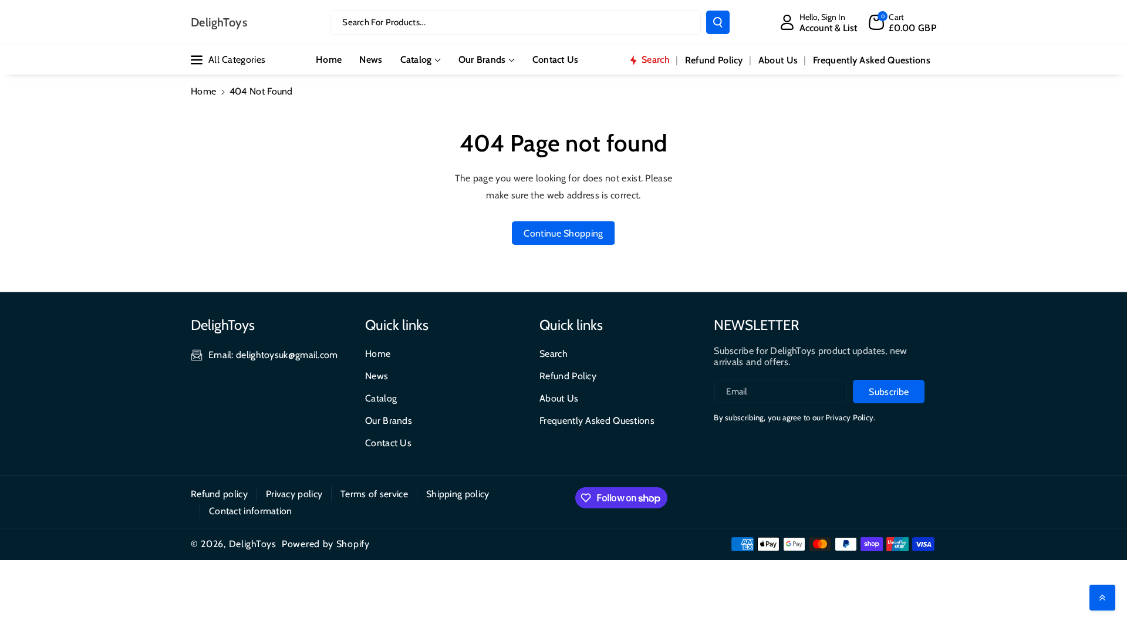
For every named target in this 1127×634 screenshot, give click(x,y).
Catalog (416, 59)
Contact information (250, 511)
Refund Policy (567, 376)
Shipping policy (458, 494)
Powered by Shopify (326, 543)
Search (553, 353)
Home (203, 91)
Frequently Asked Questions (596, 420)
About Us (558, 398)
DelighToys (252, 543)
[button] (902, 22)
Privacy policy (294, 494)
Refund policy (219, 494)
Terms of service (374, 494)
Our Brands (482, 59)
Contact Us (388, 442)
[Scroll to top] (1102, 598)
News (376, 376)
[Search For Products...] (718, 22)
